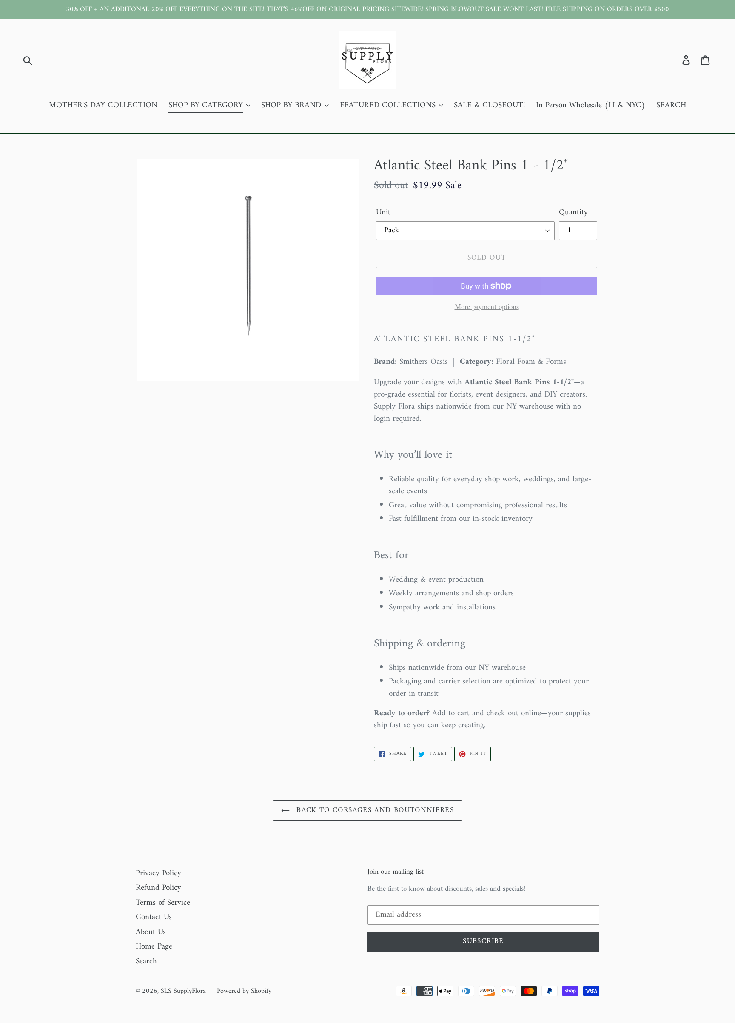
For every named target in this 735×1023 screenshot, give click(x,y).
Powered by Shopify (244, 991)
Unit (383, 213)
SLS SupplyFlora (183, 991)
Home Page (154, 947)
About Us (151, 932)
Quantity (573, 213)
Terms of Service (163, 903)
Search (146, 961)
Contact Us (154, 917)
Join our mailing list (396, 872)
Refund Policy (158, 888)
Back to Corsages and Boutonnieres (374, 810)
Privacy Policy (158, 873)
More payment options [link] (487, 307)
